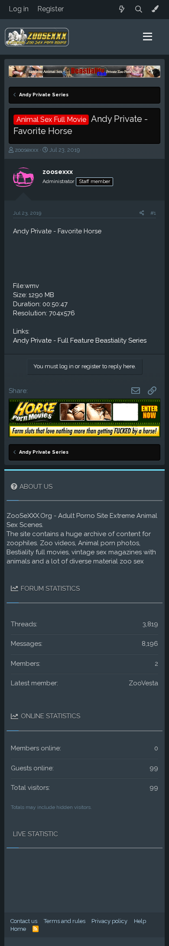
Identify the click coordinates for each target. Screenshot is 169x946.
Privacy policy (109, 921)
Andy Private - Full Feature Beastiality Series (79, 340)
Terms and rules (64, 921)
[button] (147, 37)
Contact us (23, 921)
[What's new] (122, 9)
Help (140, 921)
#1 (153, 213)
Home (18, 929)
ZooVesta (143, 683)
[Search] (138, 9)
